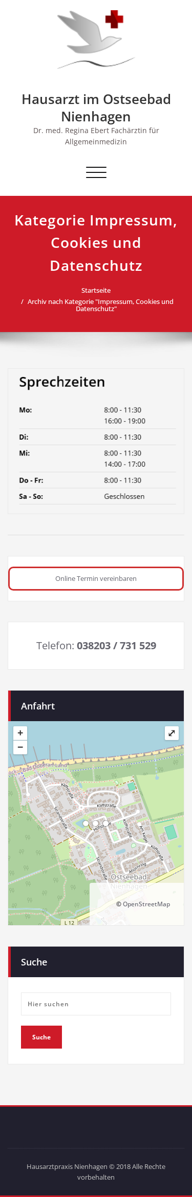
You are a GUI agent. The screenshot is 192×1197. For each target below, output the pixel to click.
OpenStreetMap (146, 904)
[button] (96, 579)
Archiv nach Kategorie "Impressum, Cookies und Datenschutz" (101, 305)
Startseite (96, 290)
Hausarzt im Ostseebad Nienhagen (96, 107)
